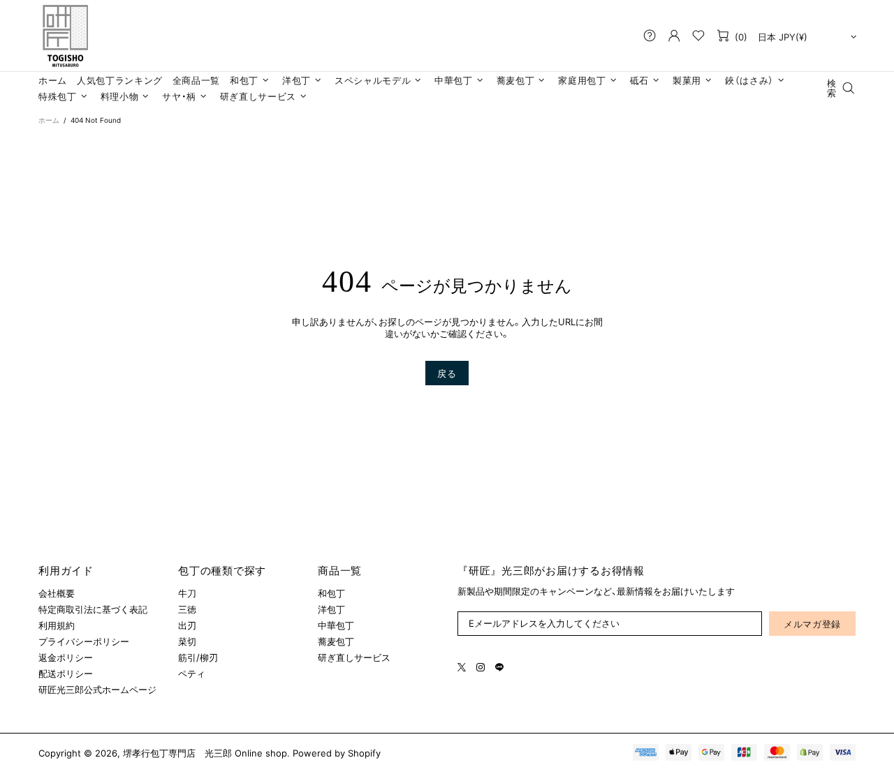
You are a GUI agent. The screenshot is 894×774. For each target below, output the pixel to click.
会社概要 (56, 593)
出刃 (187, 625)
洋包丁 (331, 609)
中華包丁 (336, 625)
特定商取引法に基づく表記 (92, 609)
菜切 (187, 641)
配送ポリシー (65, 673)
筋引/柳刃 (198, 657)
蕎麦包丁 (336, 641)
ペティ (191, 673)
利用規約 (56, 625)
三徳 (187, 609)
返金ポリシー (65, 657)
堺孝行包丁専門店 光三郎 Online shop (64, 35)
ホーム (48, 120)
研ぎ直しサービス (354, 657)
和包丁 (331, 593)
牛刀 (187, 593)
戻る (446, 373)
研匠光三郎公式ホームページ (97, 689)
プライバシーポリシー (83, 641)
